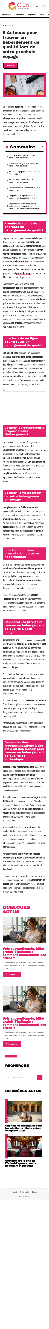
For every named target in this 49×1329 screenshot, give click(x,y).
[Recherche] (37, 6)
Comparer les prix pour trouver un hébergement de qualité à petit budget (24, 196)
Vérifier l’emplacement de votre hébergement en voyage (21, 180)
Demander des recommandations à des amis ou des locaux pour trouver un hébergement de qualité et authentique (24, 206)
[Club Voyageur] (19, 6)
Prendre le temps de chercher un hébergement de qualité (22, 156)
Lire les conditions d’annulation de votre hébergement (24, 188)
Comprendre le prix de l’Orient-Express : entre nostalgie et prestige (20, 1163)
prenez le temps (23, 273)
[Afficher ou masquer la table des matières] (39, 147)
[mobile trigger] (5, 6)
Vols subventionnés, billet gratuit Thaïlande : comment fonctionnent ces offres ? (24, 953)
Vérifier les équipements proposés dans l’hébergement (24, 172)
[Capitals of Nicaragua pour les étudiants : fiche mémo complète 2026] (24, 1111)
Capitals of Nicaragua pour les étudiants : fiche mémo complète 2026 (23, 1128)
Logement (11, 65)
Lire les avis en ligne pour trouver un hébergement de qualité (23, 164)
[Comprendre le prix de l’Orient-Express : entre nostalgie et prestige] (24, 1146)
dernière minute (33, 245)
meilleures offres (21, 261)
